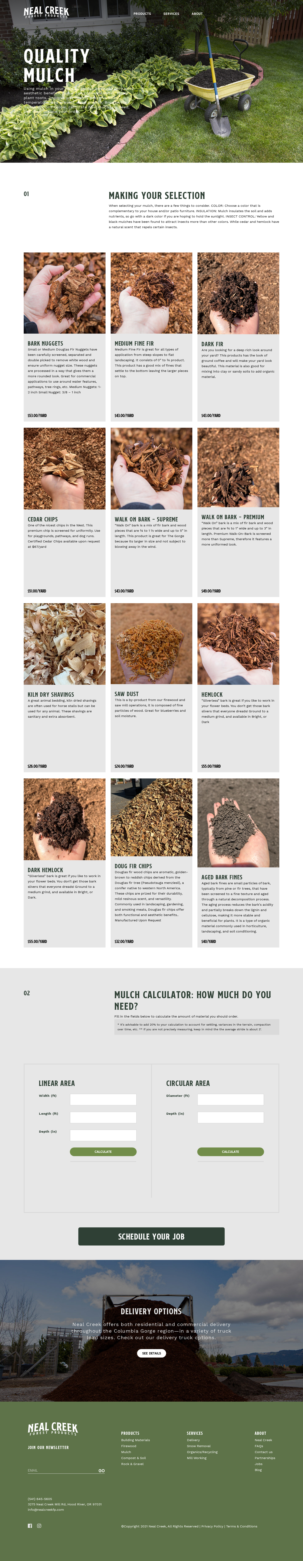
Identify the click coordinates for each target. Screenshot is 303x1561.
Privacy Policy (212, 1526)
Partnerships (265, 1458)
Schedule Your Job (151, 1236)
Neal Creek (263, 1440)
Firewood (128, 1446)
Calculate (103, 1152)
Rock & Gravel (132, 1464)
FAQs (259, 1446)
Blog (258, 1470)
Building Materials (135, 1440)
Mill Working (197, 1458)
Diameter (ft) (178, 1096)
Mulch (126, 1452)
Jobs (258, 1464)
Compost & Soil (133, 1458)
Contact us (263, 1452)
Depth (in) (48, 1131)
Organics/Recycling (202, 1452)
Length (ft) (48, 1114)
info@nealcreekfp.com (46, 1510)
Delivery (193, 1440)
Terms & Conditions (241, 1526)
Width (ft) (48, 1096)
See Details (151, 1353)
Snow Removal (199, 1446)
